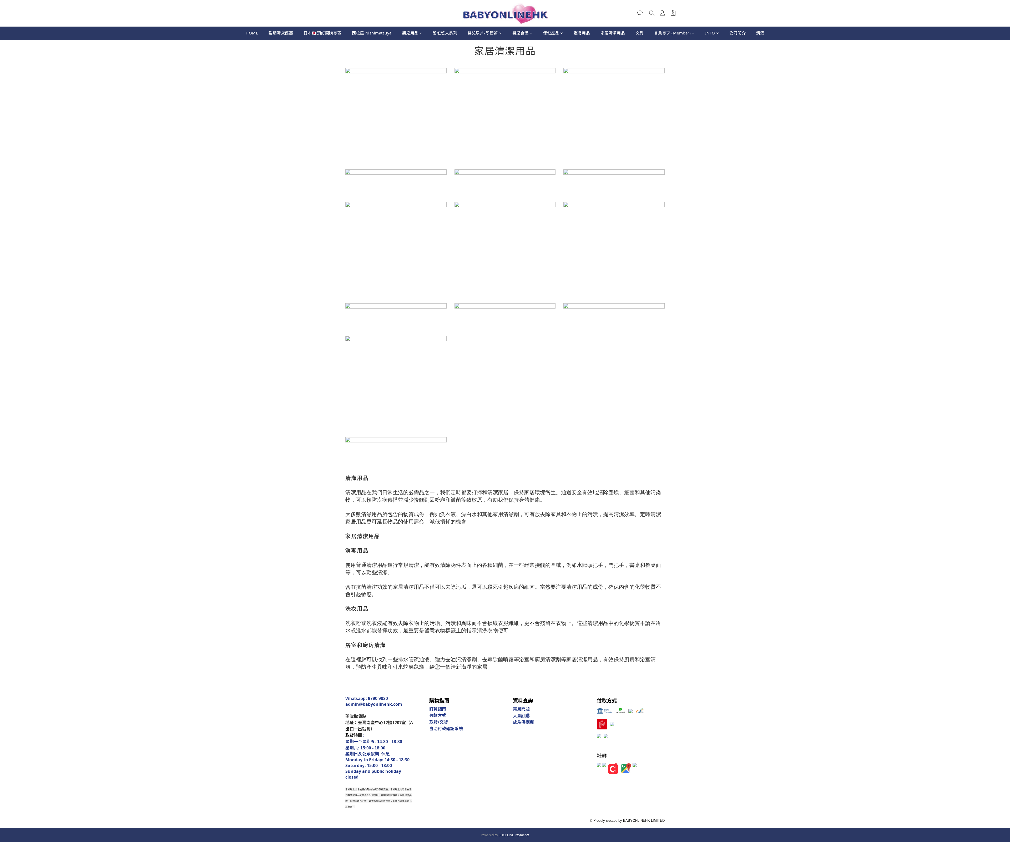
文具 (639, 33)
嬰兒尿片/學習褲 (483, 33)
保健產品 (551, 33)
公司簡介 (737, 33)
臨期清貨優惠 (281, 33)
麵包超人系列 (445, 33)
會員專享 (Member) (672, 33)
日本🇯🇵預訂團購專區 (322, 33)
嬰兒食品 (520, 33)
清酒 (760, 33)
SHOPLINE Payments (514, 835)
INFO (710, 33)
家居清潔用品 (612, 33)
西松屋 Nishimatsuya (372, 33)
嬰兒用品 (410, 33)
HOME (252, 33)
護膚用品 (582, 33)
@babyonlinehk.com (380, 704)
